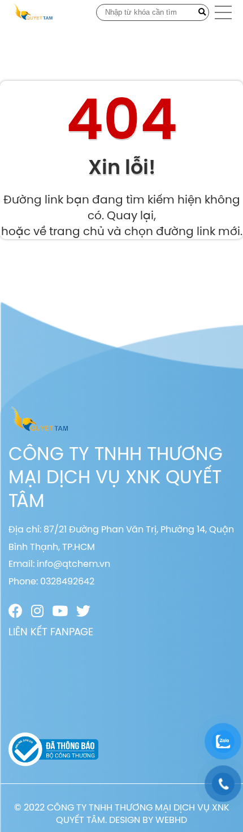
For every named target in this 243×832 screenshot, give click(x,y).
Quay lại (130, 215)
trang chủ (77, 231)
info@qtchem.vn (73, 563)
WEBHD (171, 819)
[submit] (202, 12)
